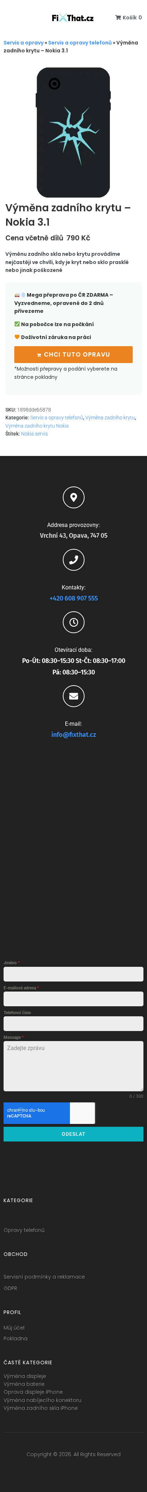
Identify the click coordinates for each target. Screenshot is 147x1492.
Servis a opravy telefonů (80, 42)
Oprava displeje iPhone (33, 1391)
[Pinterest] (100, 1469)
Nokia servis (34, 434)
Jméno (12, 962)
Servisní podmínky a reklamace (44, 1276)
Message (14, 1037)
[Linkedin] (86, 1469)
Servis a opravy (24, 42)
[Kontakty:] (74, 560)
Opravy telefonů (24, 1230)
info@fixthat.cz (73, 735)
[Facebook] (47, 1469)
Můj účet (14, 1327)
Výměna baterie (24, 1384)
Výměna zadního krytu (110, 417)
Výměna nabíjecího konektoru (42, 1400)
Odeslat (74, 1134)
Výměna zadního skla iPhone (41, 1408)
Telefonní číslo (17, 1012)
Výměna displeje (25, 1376)
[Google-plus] (73, 1469)
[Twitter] (60, 1469)
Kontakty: (74, 587)
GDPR (10, 1288)
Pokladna (15, 1338)
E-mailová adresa (21, 987)
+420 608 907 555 (74, 598)
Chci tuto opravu (77, 354)
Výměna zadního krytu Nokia (37, 426)
